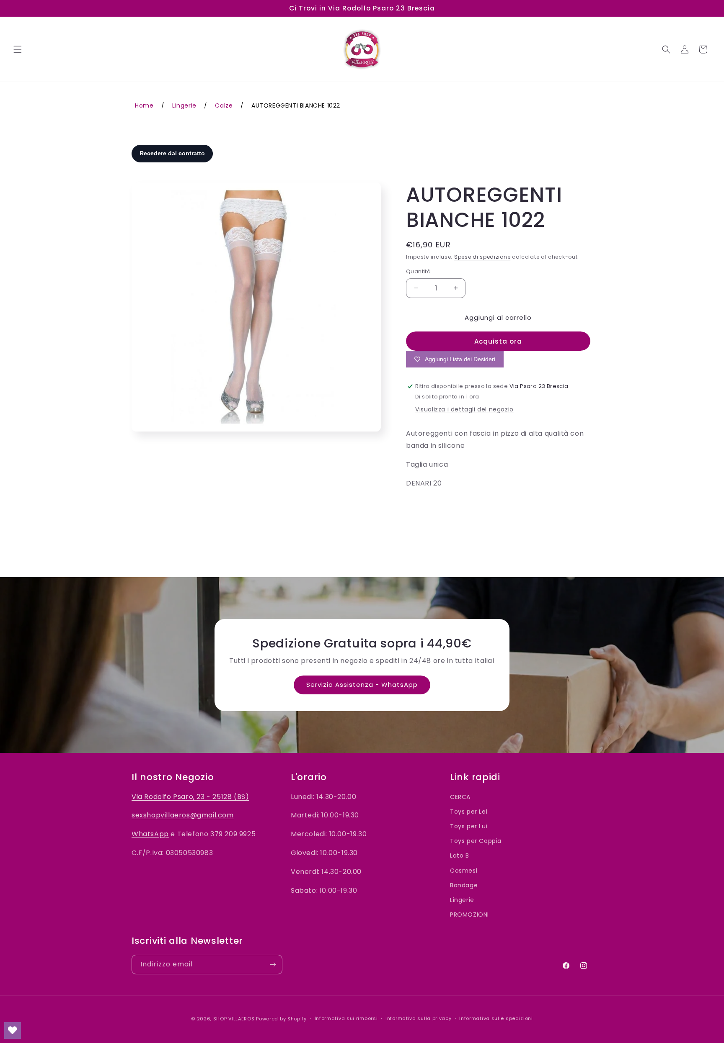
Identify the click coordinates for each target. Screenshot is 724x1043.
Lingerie (462, 900)
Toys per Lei (468, 811)
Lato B (459, 856)
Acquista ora (498, 341)
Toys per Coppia (476, 841)
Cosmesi (463, 870)
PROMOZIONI (469, 914)
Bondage (464, 885)
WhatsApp (150, 834)
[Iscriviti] (273, 964)
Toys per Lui (468, 826)
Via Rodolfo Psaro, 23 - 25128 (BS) (190, 797)
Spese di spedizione (482, 256)
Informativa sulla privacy (418, 1018)
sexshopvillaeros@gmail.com (183, 815)
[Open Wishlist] (12, 1030)
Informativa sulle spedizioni (496, 1018)
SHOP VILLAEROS (234, 1018)
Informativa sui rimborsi (346, 1018)
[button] (17, 49)
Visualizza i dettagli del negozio (464, 410)
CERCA (460, 797)
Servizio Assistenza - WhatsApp (362, 684)
